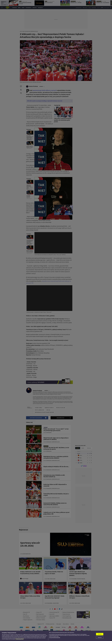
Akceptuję (99, 634)
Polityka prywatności (19, 639)
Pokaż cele (100, 637)
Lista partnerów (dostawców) (54, 637)
